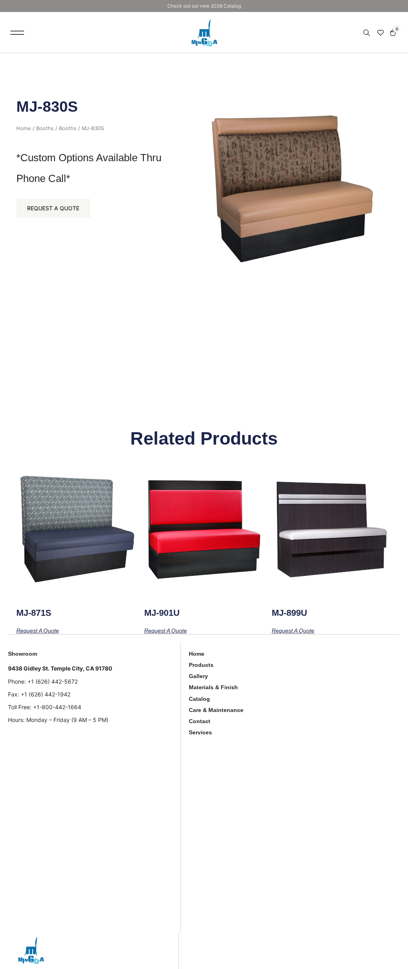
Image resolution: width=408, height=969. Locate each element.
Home (23, 128)
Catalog (199, 699)
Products (201, 665)
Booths (45, 128)
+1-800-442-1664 (57, 707)
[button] (17, 33)
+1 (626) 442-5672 (52, 681)
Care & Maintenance (216, 710)
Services (200, 732)
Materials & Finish (213, 687)
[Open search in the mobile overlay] (367, 33)
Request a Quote (53, 208)
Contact (199, 721)
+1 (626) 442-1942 (46, 694)
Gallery (198, 676)
